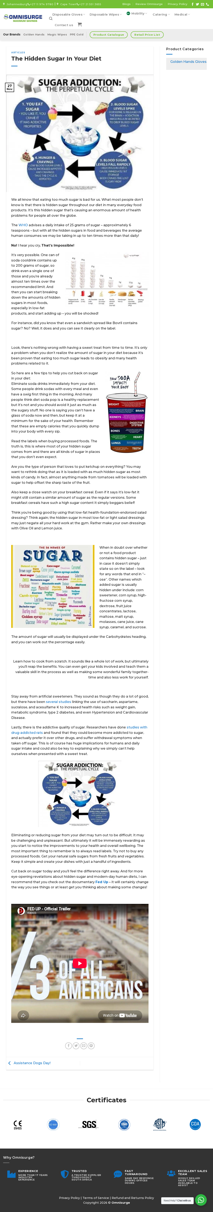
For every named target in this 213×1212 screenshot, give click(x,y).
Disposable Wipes (104, 14)
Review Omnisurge (149, 4)
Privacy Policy (177, 4)
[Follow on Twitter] (197, 4)
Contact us (64, 25)
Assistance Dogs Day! (32, 1063)
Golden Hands (34, 34)
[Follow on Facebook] (192, 4)
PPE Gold (76, 34)
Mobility (137, 13)
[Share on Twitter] (76, 1045)
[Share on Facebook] (68, 1045)
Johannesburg (16, 4)
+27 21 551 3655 (90, 4)
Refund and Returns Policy (133, 1198)
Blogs (126, 4)
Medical (181, 14)
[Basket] (80, 24)
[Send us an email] (202, 4)
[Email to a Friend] (83, 1045)
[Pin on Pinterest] (91, 1045)
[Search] (50, 19)
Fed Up (101, 882)
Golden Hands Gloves (188, 62)
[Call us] (207, 4)
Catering (160, 14)
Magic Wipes (57, 34)
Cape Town (68, 4)
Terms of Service (96, 1198)
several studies (58, 702)
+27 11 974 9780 (41, 4)
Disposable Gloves (67, 14)
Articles (18, 52)
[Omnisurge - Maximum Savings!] (23, 18)
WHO (23, 225)
